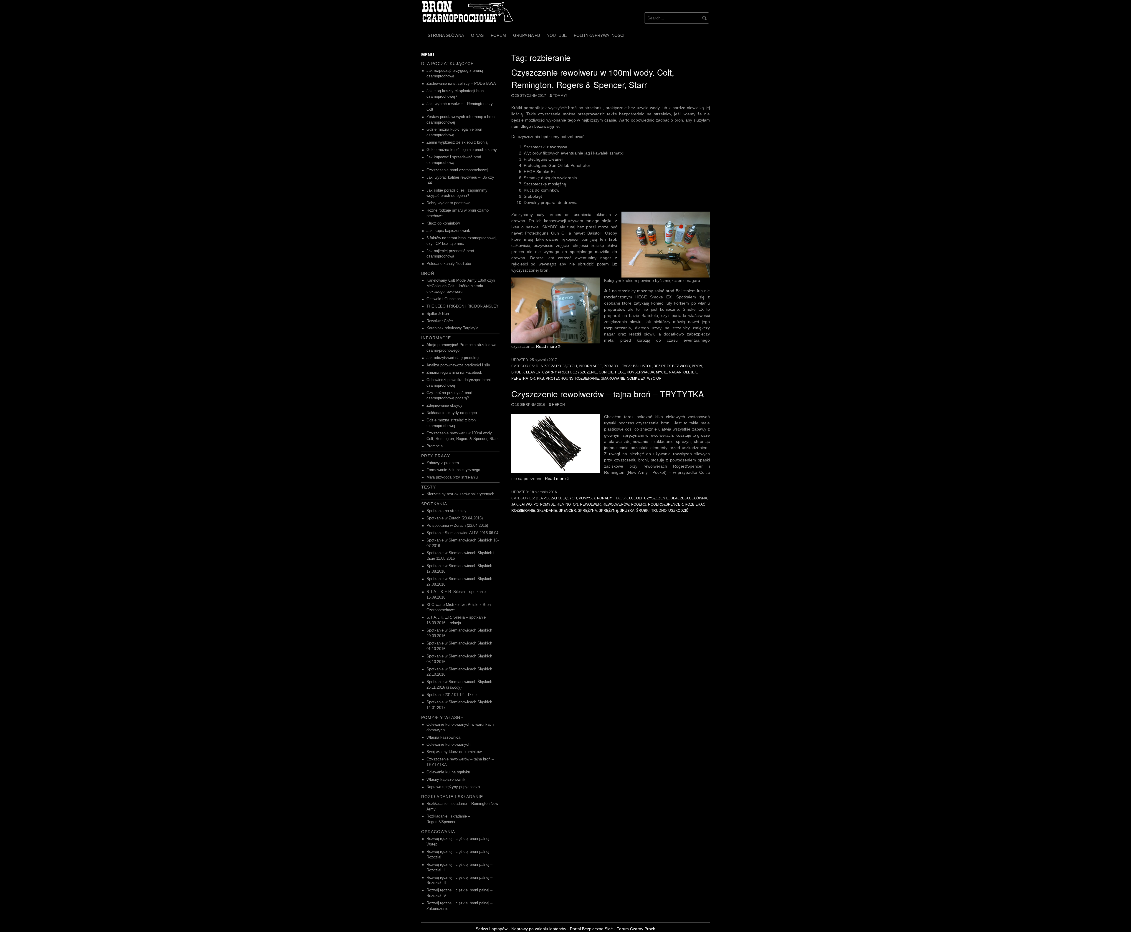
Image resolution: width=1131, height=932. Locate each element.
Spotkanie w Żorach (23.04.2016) (454, 518)
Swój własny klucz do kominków (454, 752)
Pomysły (587, 498)
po (535, 504)
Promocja (434, 446)
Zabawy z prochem (442, 463)
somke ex (636, 378)
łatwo (526, 504)
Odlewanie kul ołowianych (448, 744)
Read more (548, 346)
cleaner (531, 372)
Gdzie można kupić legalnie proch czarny (461, 150)
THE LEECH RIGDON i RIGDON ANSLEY (462, 306)
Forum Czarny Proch (635, 928)
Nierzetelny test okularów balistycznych (460, 494)
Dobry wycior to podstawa (448, 203)
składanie (547, 511)
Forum (498, 35)
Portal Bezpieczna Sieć (591, 928)
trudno (659, 511)
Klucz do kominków (443, 223)
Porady (611, 366)
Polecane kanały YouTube (448, 264)
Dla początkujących (556, 366)
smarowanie (613, 378)
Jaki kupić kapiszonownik (448, 231)
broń (697, 366)
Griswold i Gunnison (443, 299)
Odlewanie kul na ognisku (448, 772)
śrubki (642, 511)
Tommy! (560, 96)
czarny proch (556, 372)
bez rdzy (662, 366)
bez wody (681, 366)
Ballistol (642, 366)
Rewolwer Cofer (439, 321)
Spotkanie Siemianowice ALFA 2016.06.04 (462, 533)
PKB (540, 378)
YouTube (557, 35)
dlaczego (680, 498)
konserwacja (640, 372)
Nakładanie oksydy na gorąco (451, 413)
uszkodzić (678, 511)
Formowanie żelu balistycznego (453, 470)
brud (516, 372)
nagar (675, 372)
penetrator (523, 378)
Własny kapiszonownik (445, 780)
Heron (558, 405)
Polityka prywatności (599, 35)
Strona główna (446, 35)
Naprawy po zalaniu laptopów (538, 928)
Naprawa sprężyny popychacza (453, 787)
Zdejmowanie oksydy (444, 405)
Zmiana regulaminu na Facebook (454, 373)
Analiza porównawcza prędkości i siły (458, 365)
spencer (567, 511)
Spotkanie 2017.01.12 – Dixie (451, 695)
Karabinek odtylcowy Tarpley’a (452, 328)
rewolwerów (616, 504)
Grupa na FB (526, 35)
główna (699, 498)
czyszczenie (585, 372)
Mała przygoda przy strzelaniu (452, 477)
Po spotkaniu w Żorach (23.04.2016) (457, 526)
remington (567, 504)
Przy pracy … (438, 455)
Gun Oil (606, 372)
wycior (654, 378)
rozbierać (695, 504)
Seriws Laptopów (491, 928)
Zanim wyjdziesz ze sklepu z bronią (456, 142)
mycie (661, 372)
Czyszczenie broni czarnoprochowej (457, 170)
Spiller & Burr (437, 314)
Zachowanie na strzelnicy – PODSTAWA (461, 84)
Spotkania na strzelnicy (446, 511)
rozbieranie (587, 378)
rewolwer (590, 504)
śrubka (627, 511)
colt (638, 498)
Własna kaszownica (443, 737)
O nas (477, 35)
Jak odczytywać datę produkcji (452, 358)
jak (514, 504)
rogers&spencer (665, 504)
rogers (638, 504)
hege (620, 372)
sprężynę (608, 511)
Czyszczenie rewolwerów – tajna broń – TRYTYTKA (607, 394)
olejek (690, 372)
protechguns (559, 378)
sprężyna (587, 511)
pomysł (547, 504)
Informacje (590, 366)
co (629, 498)
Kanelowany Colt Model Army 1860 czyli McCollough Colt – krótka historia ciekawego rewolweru (460, 286)
